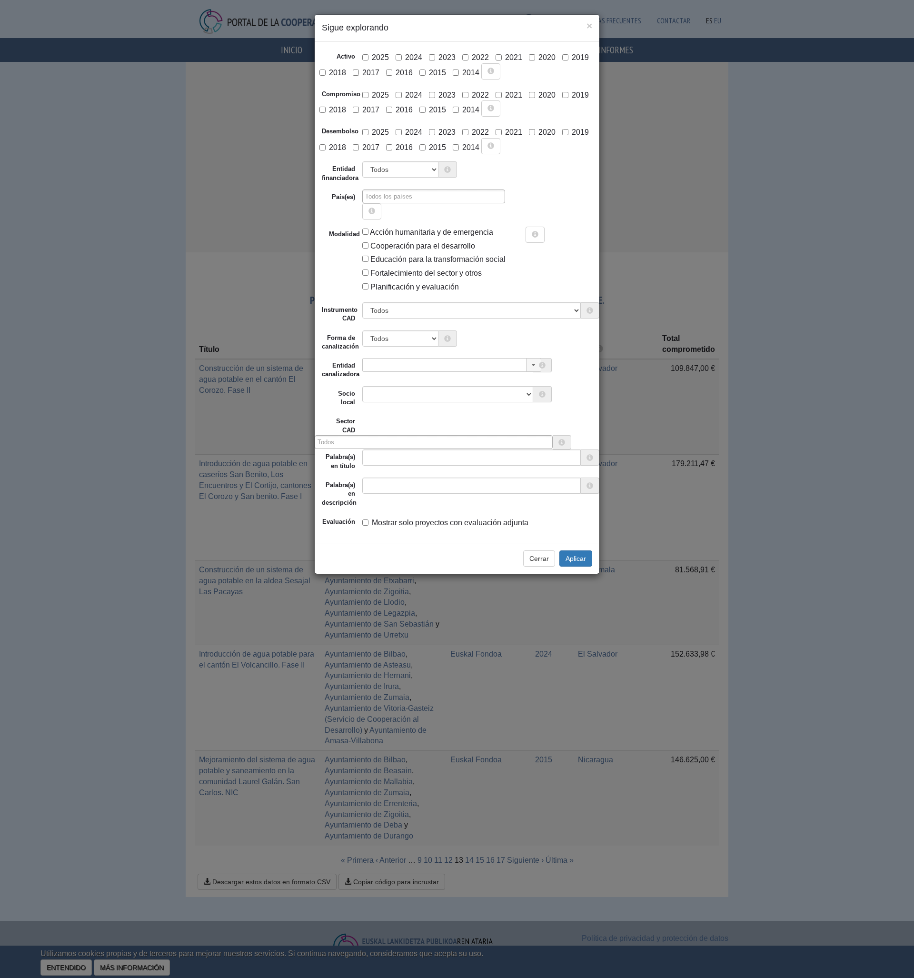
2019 (580, 57)
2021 (513, 57)
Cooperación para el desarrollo (421, 246)
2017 (370, 73)
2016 (404, 73)
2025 (380, 57)
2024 (413, 57)
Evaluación (338, 521)
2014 (470, 73)
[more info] (490, 71)
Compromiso (341, 94)
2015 (437, 73)
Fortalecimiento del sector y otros (425, 273)
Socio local (346, 398)
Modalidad (332, 234)
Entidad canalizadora (340, 370)
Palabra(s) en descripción (339, 493)
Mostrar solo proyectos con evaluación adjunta (450, 523)
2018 (337, 73)
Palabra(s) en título (340, 461)
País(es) (343, 196)
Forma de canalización (340, 342)
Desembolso (340, 131)
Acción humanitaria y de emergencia (430, 232)
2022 (480, 57)
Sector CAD (345, 425)
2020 (547, 57)
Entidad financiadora (340, 173)
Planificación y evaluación (413, 287)
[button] (533, 365)
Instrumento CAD (340, 314)
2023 (447, 57)
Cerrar (539, 558)
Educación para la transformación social (437, 259)
